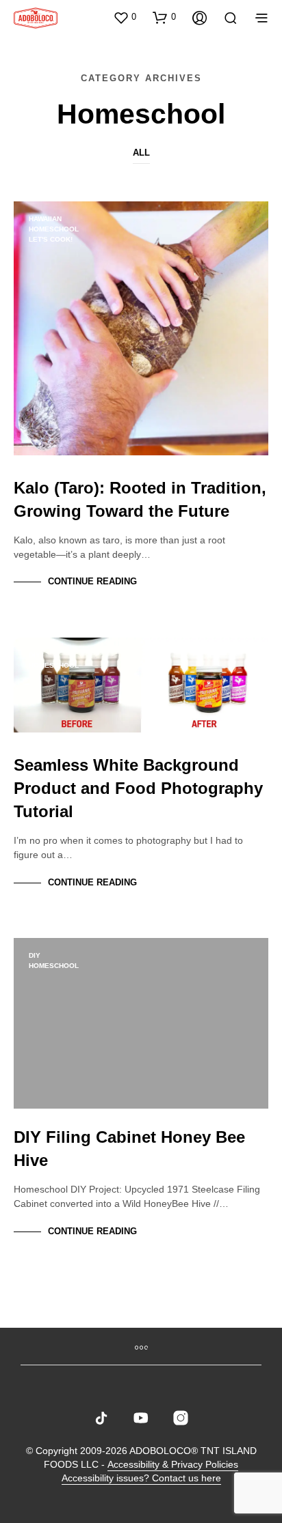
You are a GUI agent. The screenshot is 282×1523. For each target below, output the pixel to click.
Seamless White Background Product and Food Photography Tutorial (138, 788)
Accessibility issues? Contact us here (141, 1478)
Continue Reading (92, 581)
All (141, 152)
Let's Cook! (51, 239)
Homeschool (54, 229)
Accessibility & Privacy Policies (172, 1465)
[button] (124, 17)
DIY (34, 655)
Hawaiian (45, 219)
